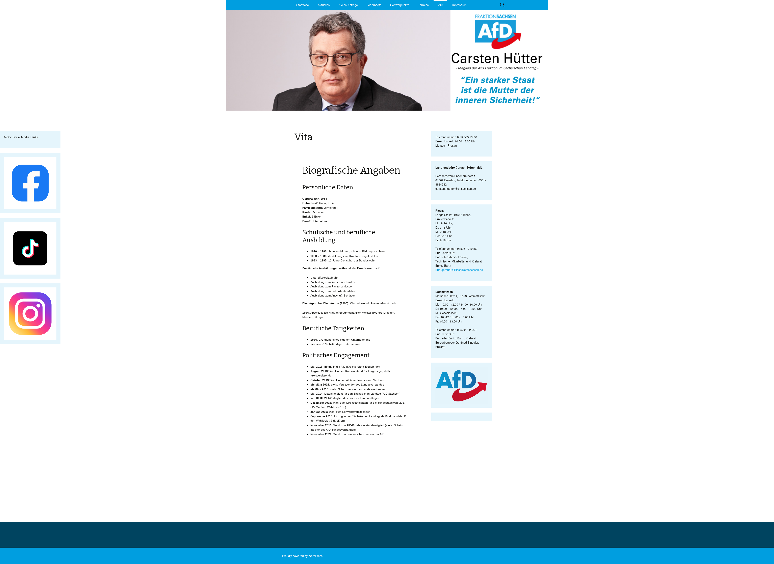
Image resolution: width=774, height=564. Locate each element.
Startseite (302, 5)
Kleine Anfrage (348, 5)
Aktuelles (324, 5)
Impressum (459, 5)
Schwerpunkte (399, 5)
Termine (423, 5)
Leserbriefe (374, 5)
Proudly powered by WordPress (302, 556)
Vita (440, 5)
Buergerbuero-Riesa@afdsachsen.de (459, 270)
